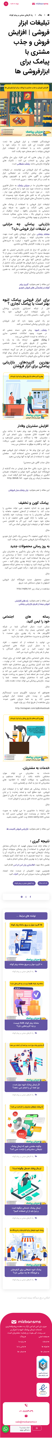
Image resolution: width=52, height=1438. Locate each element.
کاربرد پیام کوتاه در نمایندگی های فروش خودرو (34, 286)
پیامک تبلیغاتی (23, 163)
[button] (6, 3)
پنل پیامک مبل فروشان (18, 490)
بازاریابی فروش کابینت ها (17, 829)
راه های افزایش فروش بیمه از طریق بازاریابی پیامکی (32, 602)
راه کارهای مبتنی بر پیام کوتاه (24, 883)
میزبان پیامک (23, 185)
